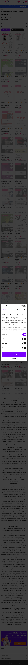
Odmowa (14, 358)
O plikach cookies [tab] (21, 309)
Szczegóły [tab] (12, 309)
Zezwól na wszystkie (14, 354)
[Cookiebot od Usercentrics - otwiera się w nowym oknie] (20, 306)
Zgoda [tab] (4, 309)
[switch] (24, 339)
